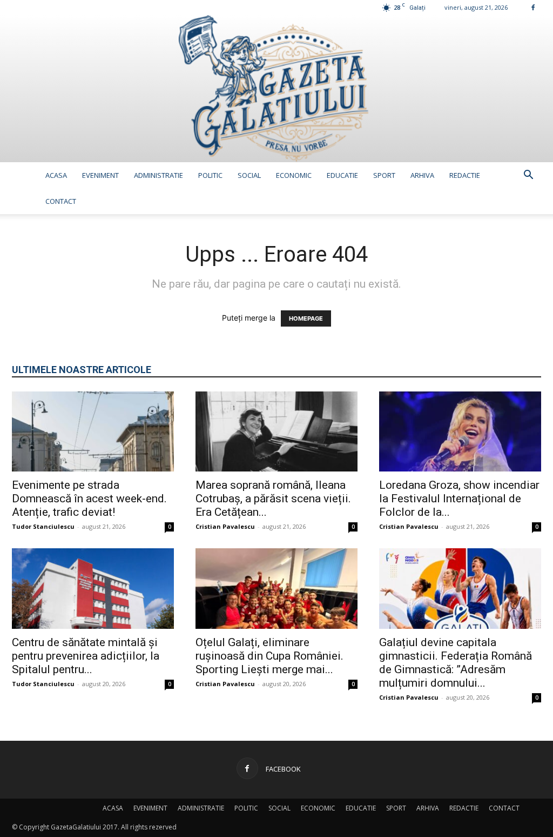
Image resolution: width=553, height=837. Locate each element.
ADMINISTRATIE (158, 175)
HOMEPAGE (306, 318)
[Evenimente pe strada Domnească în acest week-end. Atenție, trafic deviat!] (93, 431)
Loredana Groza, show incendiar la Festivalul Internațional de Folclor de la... (459, 499)
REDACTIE (464, 175)
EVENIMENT (100, 175)
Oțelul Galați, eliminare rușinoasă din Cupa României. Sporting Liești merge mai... (269, 656)
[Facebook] (533, 7)
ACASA (56, 175)
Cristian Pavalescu (225, 526)
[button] (528, 176)
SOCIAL (249, 175)
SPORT (384, 175)
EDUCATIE (342, 175)
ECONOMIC (294, 175)
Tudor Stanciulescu (43, 526)
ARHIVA (422, 175)
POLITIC (210, 175)
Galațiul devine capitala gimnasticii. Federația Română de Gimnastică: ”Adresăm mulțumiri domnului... (455, 662)
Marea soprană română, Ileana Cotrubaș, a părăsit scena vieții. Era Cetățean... (273, 499)
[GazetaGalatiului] (276, 88)
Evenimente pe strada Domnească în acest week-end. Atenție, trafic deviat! (89, 499)
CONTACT (60, 201)
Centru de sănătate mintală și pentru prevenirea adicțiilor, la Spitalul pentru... (85, 656)
